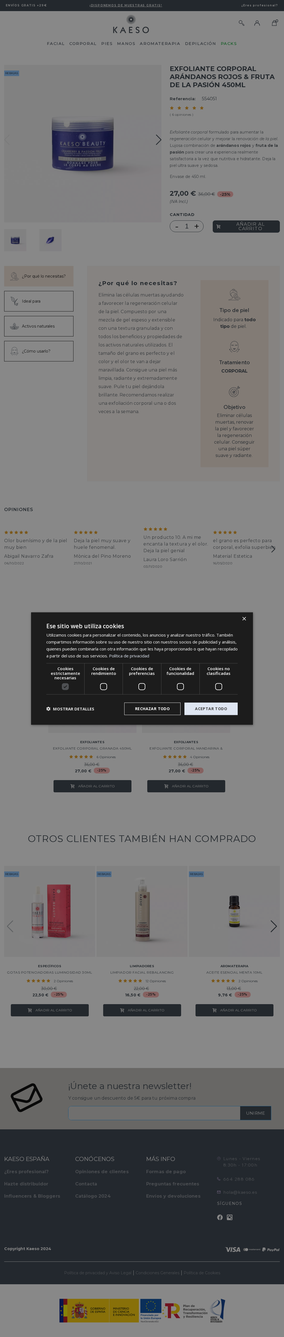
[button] (70, 709)
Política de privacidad (129, 655)
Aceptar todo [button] (211, 708)
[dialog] (142, 668)
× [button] (244, 619)
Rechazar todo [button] (152, 708)
